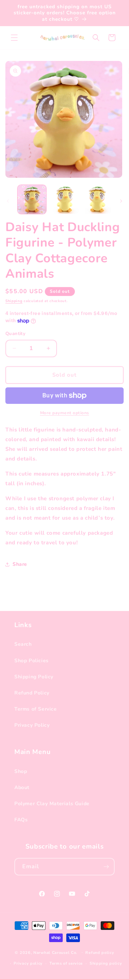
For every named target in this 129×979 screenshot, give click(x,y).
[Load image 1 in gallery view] (32, 199)
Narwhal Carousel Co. (55, 952)
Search (23, 644)
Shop (20, 771)
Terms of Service (35, 709)
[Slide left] (8, 201)
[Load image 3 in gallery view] (96, 199)
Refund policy (99, 952)
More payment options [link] (64, 413)
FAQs (21, 819)
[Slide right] (121, 201)
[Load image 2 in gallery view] (64, 199)
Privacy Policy (31, 725)
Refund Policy (31, 692)
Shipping (14, 301)
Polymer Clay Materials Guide (52, 803)
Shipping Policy (33, 676)
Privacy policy (28, 963)
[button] (14, 38)
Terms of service (66, 963)
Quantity (15, 333)
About (21, 787)
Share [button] (20, 564)
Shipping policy (106, 963)
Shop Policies (31, 660)
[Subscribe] (106, 866)
